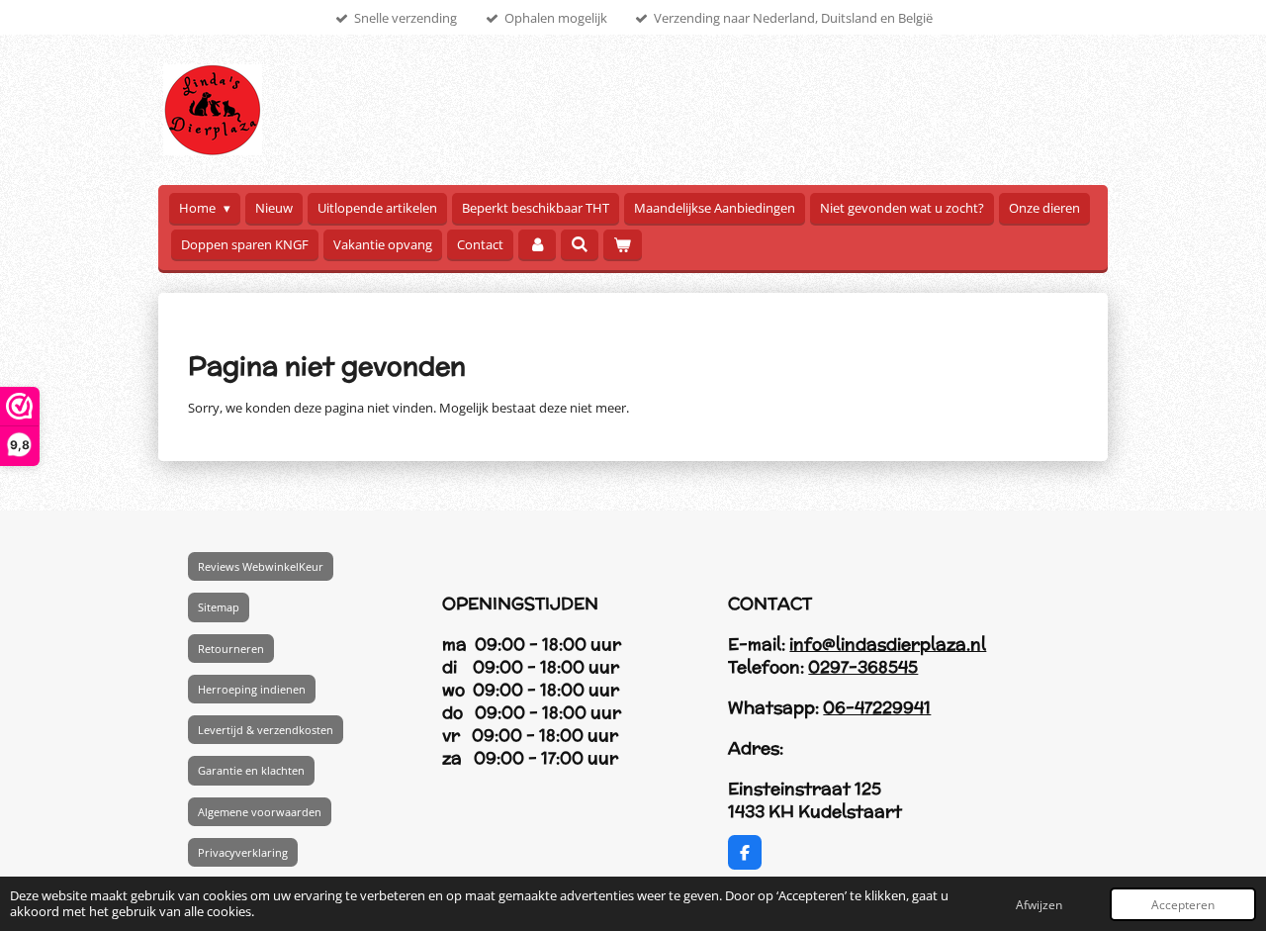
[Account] (537, 245)
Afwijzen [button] (1039, 904)
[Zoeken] (579, 244)
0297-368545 (863, 667)
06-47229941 (877, 707)
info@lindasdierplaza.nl (887, 644)
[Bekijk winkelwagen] (622, 245)
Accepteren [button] (1183, 904)
